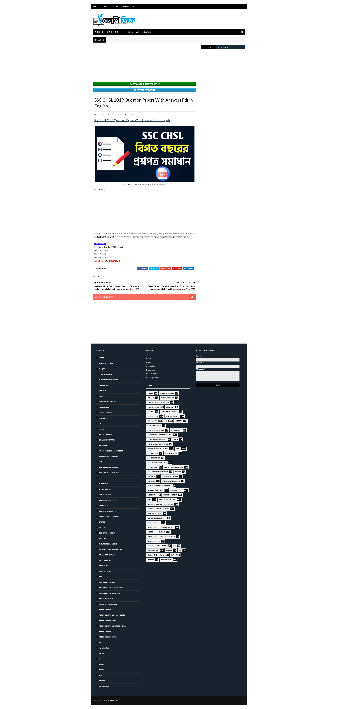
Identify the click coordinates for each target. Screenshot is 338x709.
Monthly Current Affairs (109, 467)
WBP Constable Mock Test (109, 593)
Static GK (102, 538)
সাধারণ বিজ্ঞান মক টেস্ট (104, 686)
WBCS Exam (103, 566)
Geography (103, 418)
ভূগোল (138, 32)
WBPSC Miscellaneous (108, 604)
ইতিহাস (130, 32)
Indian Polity (104, 445)
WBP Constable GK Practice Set (111, 588)
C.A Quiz (102, 369)
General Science (105, 413)
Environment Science (107, 402)
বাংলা (123, 32)
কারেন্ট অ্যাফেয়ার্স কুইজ (104, 648)
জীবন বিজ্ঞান (101, 653)
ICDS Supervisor (105, 434)
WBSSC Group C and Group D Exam (112, 626)
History (102, 429)
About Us (150, 362)
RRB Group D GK (105, 495)
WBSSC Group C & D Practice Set (112, 615)
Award (101, 358)
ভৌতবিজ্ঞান (101, 664)
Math (101, 462)
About (104, 7)
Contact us (150, 366)
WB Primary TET (105, 560)
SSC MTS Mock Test (107, 533)
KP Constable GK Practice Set (111, 451)
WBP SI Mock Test (106, 599)
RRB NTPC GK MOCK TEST (108, 511)
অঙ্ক (100, 642)
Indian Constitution (107, 440)
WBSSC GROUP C (105, 610)
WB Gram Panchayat (106, 555)
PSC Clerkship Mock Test (109, 473)
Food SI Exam (104, 407)
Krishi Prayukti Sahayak (108, 456)
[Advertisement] (144, 63)
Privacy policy (128, 7)
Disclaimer (150, 370)
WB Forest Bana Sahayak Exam (111, 549)
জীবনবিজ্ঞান (147, 32)
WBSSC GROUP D (105, 631)
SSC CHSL (131, 114)
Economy (102, 391)
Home (95, 7)
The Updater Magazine (108, 544)
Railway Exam (104, 484)
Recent (208, 47)
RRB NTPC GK (104, 506)
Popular (223, 47)
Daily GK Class (105, 385)
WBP (100, 577)
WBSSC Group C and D (107, 621)
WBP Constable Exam (107, 582)
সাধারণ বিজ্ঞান (102, 681)
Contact (115, 7)
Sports (102, 522)
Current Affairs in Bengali (109, 380)
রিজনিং (100, 675)
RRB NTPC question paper (109, 517)
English (102, 396)
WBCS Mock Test (105, 571)
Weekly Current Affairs (108, 637)
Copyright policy (152, 378)
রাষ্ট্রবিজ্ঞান (101, 670)
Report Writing (105, 489)
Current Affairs (105, 374)
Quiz (109, 32)
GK (116, 32)
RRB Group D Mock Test (108, 500)
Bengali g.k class (106, 363)
